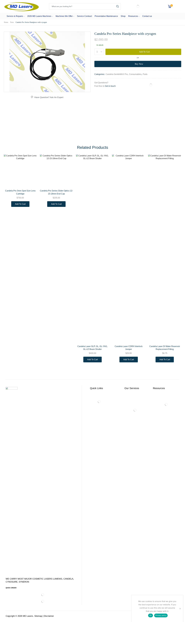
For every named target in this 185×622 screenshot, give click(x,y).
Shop (123, 16)
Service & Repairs (15, 16)
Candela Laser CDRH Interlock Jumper (128, 347)
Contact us (147, 16)
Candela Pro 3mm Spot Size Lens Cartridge (20, 192)
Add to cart (144, 52)
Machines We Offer (64, 16)
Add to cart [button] (32, 182)
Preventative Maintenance (106, 16)
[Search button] (117, 6)
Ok (150, 615)
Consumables (135, 74)
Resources (133, 16)
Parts (12, 22)
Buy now (139, 64)
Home (6, 22)
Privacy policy (160, 615)
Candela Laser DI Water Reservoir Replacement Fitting (164, 347)
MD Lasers (28, 616)
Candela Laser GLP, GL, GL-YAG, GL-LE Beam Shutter (92, 347)
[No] (180, 608)
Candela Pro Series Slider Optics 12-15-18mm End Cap (56, 192)
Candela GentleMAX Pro (117, 74)
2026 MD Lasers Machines (39, 16)
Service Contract (84, 16)
